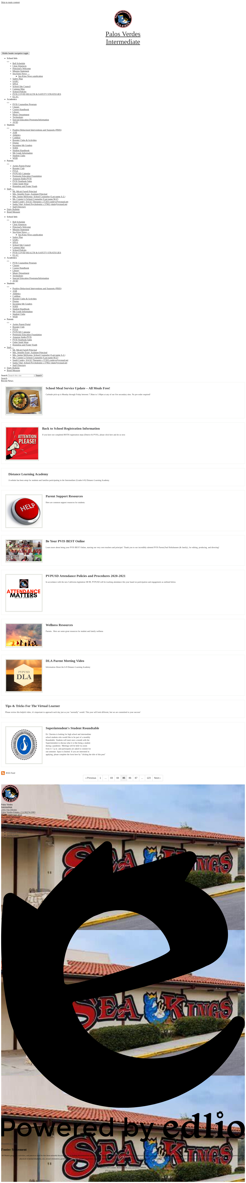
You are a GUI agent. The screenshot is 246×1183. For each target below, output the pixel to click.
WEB (15, 158)
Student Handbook (21, 150)
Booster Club (18, 168)
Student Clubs (19, 155)
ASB (15, 132)
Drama (16, 143)
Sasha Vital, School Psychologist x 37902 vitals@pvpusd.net (40, 204)
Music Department (21, 114)
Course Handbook (21, 109)
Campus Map (19, 89)
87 (136, 778)
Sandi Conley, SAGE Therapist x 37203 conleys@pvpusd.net (40, 201)
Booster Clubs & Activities (25, 140)
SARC (16, 81)
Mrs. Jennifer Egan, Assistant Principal (30, 194)
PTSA (15, 171)
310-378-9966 (134, 1164)
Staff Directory (19, 207)
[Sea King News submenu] (28, 74)
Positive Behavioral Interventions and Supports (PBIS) (37, 130)
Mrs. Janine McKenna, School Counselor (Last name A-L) (39, 196)
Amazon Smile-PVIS (22, 178)
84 (117, 778)
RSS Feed (10, 773)
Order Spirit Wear (20, 184)
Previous (91, 778)
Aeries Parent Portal (21, 166)
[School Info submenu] (8, 61)
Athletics (16, 135)
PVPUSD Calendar (21, 173)
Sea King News (20, 73)
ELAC (16, 96)
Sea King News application (30, 76)
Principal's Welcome (22, 68)
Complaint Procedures (123, 1176)
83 (111, 778)
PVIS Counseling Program (25, 104)
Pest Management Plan (123, 1180)
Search (4, 375)
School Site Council (21, 86)
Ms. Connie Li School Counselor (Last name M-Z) (35, 199)
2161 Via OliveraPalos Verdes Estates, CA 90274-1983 (18, 810)
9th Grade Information (23, 153)
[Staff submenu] (13, 189)
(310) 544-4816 (15, 815)
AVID (15, 122)
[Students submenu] (8, 128)
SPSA (15, 84)
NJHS (15, 148)
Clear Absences (19, 66)
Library (16, 112)
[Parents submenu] (8, 322)
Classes (16, 107)
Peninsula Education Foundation (27, 176)
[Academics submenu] (8, 102)
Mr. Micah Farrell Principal (25, 191)
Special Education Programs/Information (31, 120)
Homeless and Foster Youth (25, 186)
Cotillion (16, 137)
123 (149, 778)
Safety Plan (18, 79)
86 (130, 778)
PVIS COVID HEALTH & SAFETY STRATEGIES (37, 94)
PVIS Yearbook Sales (22, 181)
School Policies (19, 91)
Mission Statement (21, 71)
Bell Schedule (19, 63)
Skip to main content (10, 2)
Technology (18, 117)
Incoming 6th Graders (22, 145)
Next (156, 778)
